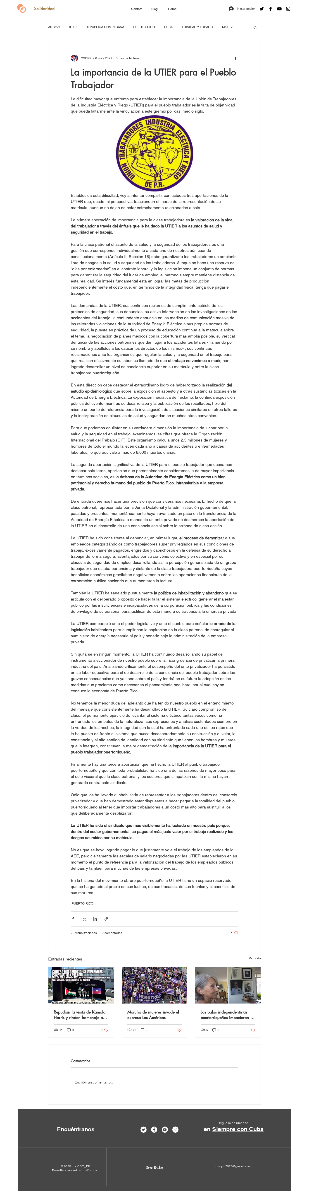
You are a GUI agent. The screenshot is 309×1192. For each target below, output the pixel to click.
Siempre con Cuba (238, 1129)
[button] (255, 27)
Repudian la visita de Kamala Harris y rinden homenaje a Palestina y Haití (79, 1014)
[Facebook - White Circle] (154, 1130)
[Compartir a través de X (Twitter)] (84, 919)
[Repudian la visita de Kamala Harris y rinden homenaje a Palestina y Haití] (81, 985)
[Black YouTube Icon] (279, 9)
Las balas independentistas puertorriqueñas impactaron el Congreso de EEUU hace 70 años (227, 1014)
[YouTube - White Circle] (165, 1130)
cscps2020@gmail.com (234, 1166)
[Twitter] (261, 9)
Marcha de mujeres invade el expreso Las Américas (153, 1014)
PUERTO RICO (144, 27)
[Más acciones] (235, 58)
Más (225, 27)
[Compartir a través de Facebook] (73, 919)
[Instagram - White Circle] (175, 1130)
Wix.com (93, 1170)
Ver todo (255, 958)
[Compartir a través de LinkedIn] (95, 919)
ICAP (72, 27)
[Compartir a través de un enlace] (106, 919)
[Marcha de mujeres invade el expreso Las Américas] (154, 985)
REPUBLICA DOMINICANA (105, 27)
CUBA (168, 27)
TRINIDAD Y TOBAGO (197, 27)
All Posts (54, 27)
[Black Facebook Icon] (270, 9)
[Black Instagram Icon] (288, 9)
